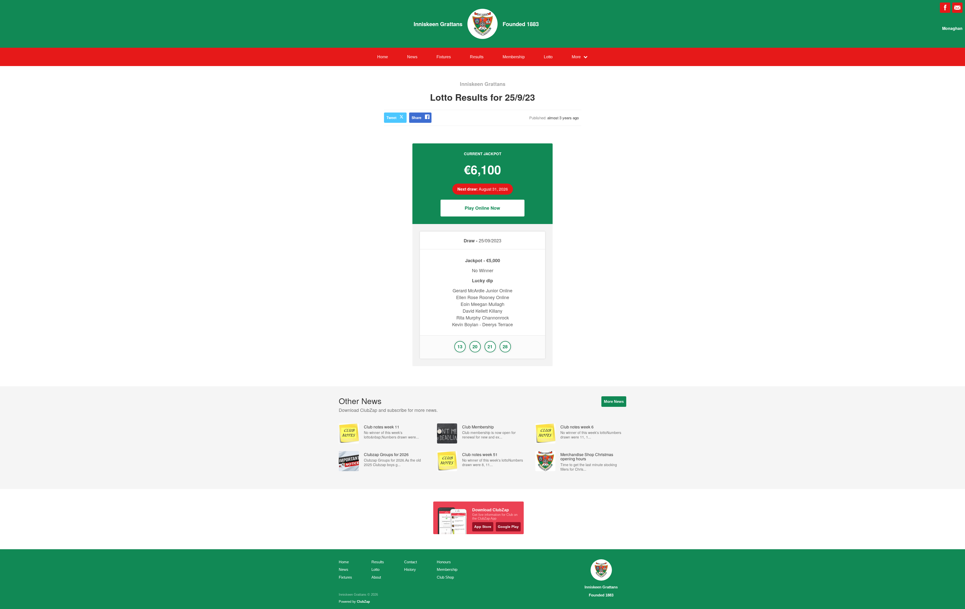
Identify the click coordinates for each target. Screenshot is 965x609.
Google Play (508, 527)
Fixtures (444, 57)
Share (416, 117)
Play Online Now (482, 208)
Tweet (392, 117)
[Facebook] (945, 8)
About (376, 577)
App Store (482, 527)
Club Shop (445, 577)
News (412, 57)
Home (382, 57)
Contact (410, 562)
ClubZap (363, 601)
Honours (444, 562)
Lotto (548, 57)
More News (614, 401)
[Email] (957, 8)
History (410, 569)
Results (477, 57)
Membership (514, 57)
